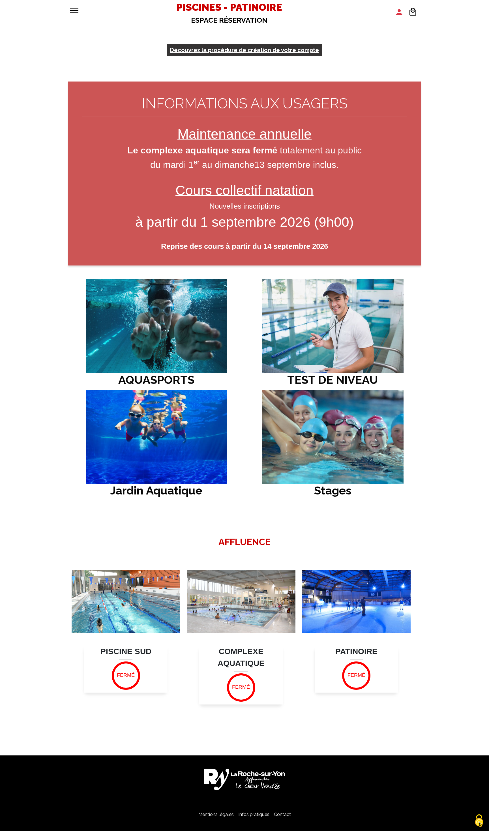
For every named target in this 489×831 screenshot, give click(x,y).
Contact (282, 814)
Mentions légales (216, 814)
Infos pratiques (253, 814)
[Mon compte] (399, 12)
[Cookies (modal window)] (479, 821)
